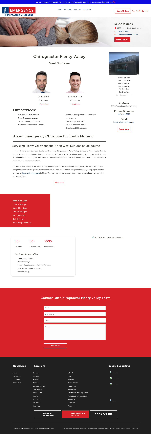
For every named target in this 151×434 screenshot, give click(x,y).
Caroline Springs (39, 386)
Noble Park (72, 386)
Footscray (36, 399)
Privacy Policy (18, 428)
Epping (35, 396)
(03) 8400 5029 (123, 31)
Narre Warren (73, 383)
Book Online (123, 11)
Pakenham (72, 389)
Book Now (124, 129)
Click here (109, 2)
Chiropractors (35, 246)
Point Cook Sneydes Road (77, 396)
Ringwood (72, 406)
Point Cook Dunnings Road (78, 393)
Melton (70, 376)
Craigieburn (37, 389)
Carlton (35, 383)
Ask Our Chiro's (78, 414)
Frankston (36, 403)
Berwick (36, 373)
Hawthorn (36, 406)
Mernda (71, 380)
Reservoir (71, 399)
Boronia (36, 376)
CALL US (142, 11)
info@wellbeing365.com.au (127, 34)
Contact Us (87, 9)
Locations (77, 9)
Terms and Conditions (41, 428)
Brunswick (36, 380)
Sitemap (52, 428)
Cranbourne (37, 393)
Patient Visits (49, 246)
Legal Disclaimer (28, 428)
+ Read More (43, 104)
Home (59, 9)
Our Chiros (67, 9)
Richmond (71, 403)
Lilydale (71, 373)
